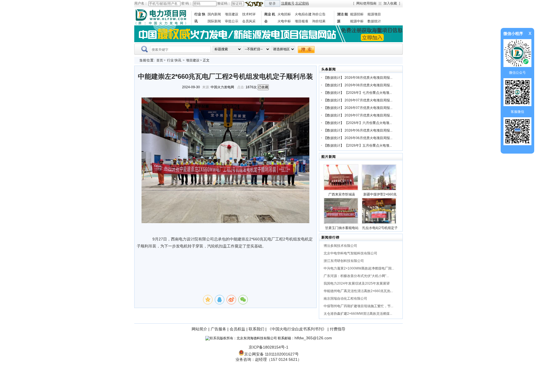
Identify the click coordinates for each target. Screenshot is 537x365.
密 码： (186, 3)
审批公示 (231, 21)
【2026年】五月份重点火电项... (368, 145)
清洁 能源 (342, 17)
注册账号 (288, 3)
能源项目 (374, 14)
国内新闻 (214, 14)
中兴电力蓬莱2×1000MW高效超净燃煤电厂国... (359, 268)
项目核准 (301, 21)
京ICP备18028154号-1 (268, 347)
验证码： (224, 3)
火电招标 (284, 14)
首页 (159, 60)
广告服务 (218, 329)
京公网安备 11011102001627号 (271, 354)
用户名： (141, 3)
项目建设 (231, 14)
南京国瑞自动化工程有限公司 (345, 298)
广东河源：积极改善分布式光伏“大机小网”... (356, 276)
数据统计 (374, 21)
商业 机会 (269, 17)
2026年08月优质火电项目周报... (368, 78)
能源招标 (357, 14)
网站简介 (199, 329)
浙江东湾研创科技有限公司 (344, 261)
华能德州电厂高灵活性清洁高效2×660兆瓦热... (358, 291)
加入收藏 (390, 3)
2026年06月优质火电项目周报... (368, 130)
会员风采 (249, 21)
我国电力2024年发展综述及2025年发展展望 (357, 283)
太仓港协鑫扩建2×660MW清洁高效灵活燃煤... (358, 314)
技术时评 (249, 14)
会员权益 (237, 329)
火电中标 (284, 21)
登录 (272, 4)
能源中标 (357, 21)
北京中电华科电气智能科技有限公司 (350, 253)
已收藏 (263, 87)
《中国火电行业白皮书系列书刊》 (297, 329)
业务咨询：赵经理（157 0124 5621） (268, 359)
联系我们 (256, 329)
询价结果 (319, 21)
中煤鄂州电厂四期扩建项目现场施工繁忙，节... (358, 306)
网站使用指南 (366, 3)
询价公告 (319, 14)
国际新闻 (214, 21)
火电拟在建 (303, 14)
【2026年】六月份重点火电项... (368, 123)
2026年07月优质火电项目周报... (368, 100)
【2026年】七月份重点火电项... (368, 93)
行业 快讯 (199, 17)
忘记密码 (302, 3)
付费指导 (337, 329)
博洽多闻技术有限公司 (340, 246)
